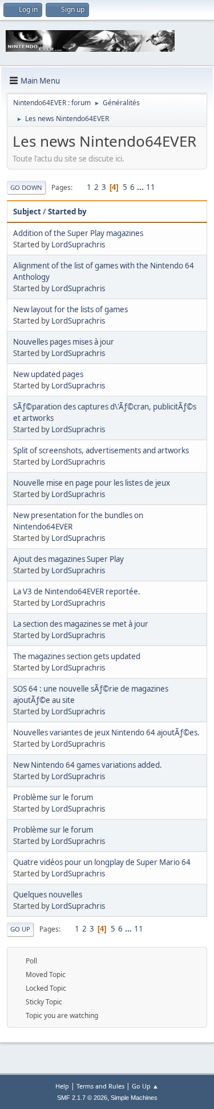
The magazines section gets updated (76, 656)
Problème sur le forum (53, 797)
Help (62, 1086)
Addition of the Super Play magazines (78, 233)
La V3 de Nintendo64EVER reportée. (76, 591)
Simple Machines (134, 1097)
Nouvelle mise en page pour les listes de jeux (91, 483)
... (141, 187)
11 (150, 187)
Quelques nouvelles (47, 894)
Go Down (26, 187)
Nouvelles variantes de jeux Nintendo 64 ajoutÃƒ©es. (106, 732)
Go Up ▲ (145, 1086)
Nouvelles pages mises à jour (63, 342)
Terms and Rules (100, 1086)
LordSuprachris (78, 244)
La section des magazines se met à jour (80, 624)
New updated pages (48, 374)
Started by (67, 211)
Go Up (20, 929)
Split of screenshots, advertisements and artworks (101, 450)
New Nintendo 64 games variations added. (87, 765)
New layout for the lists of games (70, 309)
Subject (27, 211)
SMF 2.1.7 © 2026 (82, 1097)
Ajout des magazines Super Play (68, 559)
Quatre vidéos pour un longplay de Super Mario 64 (102, 862)
